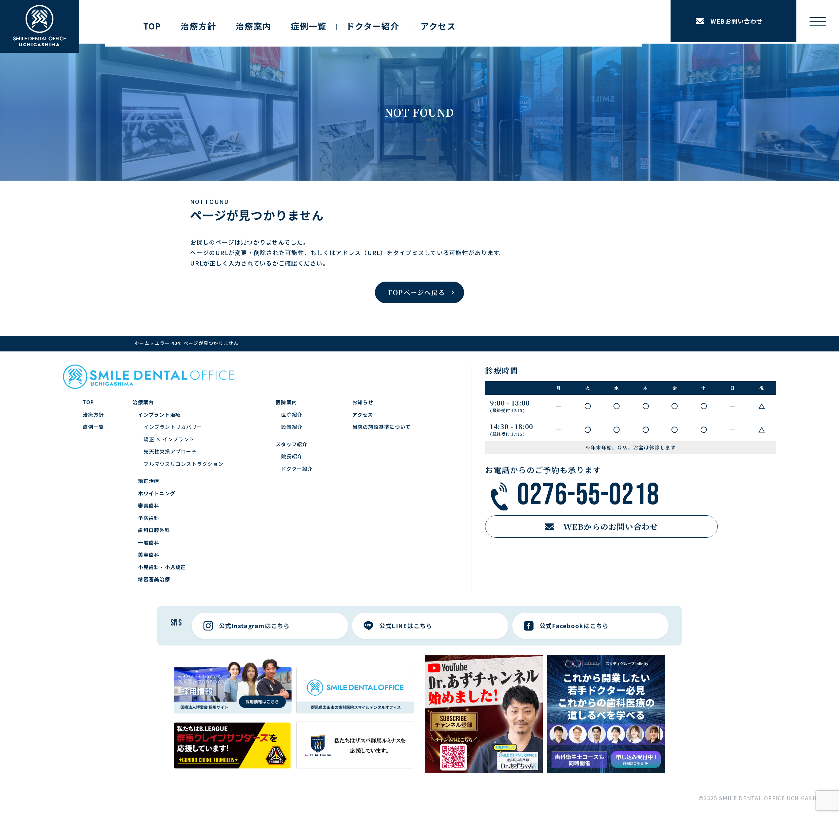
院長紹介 (291, 456)
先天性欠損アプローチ (170, 451)
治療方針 (198, 26)
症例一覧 (308, 26)
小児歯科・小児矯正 (162, 567)
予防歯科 (148, 517)
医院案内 (286, 402)
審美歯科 (148, 505)
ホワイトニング (156, 493)
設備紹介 (291, 426)
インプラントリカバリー (173, 426)
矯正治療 (148, 480)
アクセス (438, 26)
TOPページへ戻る (416, 292)
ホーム (141, 343)
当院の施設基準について (381, 426)
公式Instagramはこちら (254, 625)
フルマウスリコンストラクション (184, 463)
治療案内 (253, 26)
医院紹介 (291, 414)
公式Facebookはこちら (574, 625)
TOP (152, 26)
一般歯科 (148, 542)
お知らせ (363, 402)
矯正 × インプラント (169, 439)
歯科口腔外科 (154, 530)
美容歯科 (148, 554)
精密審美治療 (154, 579)
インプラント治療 (159, 414)
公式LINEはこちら (406, 625)
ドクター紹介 (297, 468)
